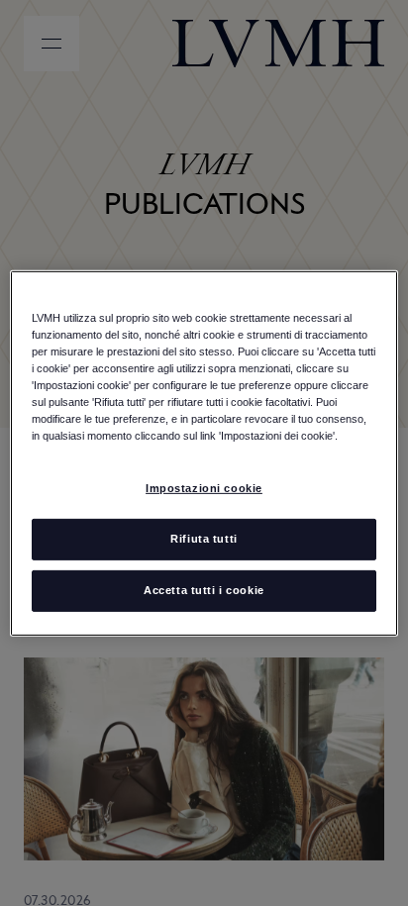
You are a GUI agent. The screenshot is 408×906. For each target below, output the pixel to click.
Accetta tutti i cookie (204, 590)
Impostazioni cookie (204, 488)
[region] (203, 452)
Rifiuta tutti (203, 539)
